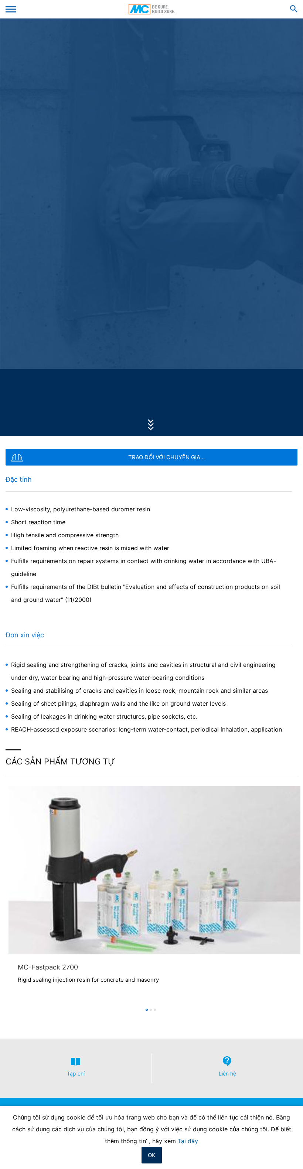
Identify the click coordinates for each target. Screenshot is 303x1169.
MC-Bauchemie (152, 9)
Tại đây (188, 1141)
